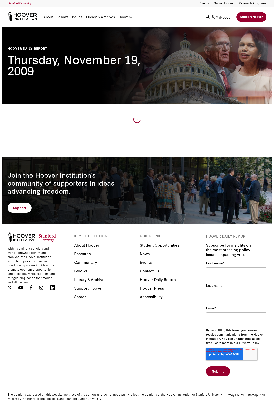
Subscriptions (224, 3)
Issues (77, 16)
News (145, 253)
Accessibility (151, 296)
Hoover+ (125, 16)
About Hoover (86, 245)
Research (82, 253)
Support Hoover (251, 16)
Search (80, 296)
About (48, 16)
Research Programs (252, 3)
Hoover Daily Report (27, 48)
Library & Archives (100, 16)
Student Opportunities (159, 245)
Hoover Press (152, 288)
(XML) (262, 395)
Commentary (85, 262)
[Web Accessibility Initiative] (20, 3)
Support (19, 207)
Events (204, 3)
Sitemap (252, 395)
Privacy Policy (234, 395)
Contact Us (149, 270)
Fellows (62, 16)
